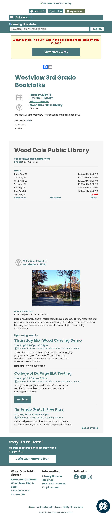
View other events (56, 52)
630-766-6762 (20, 490)
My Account (77, 11)
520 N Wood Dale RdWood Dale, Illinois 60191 (24, 483)
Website (31, 24)
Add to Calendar (39, 101)
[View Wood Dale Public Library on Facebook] (76, 478)
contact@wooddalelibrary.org (32, 158)
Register (22, 399)
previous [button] (20, 197)
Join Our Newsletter (32, 458)
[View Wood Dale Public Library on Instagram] (90, 478)
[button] (23, 17)
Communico (77, 507)
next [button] (93, 197)
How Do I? (38, 11)
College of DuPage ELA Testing (43, 373)
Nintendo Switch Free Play (39, 409)
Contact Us (18, 494)
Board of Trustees (54, 483)
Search (97, 29)
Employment (50, 487)
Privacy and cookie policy (42, 507)
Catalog (57, 11)
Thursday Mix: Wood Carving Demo (48, 340)
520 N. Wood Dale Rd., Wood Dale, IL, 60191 (35, 263)
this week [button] (55, 197)
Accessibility (62, 507)
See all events (90, 427)
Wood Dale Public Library (45, 105)
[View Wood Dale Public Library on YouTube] (83, 478)
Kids (29, 120)
